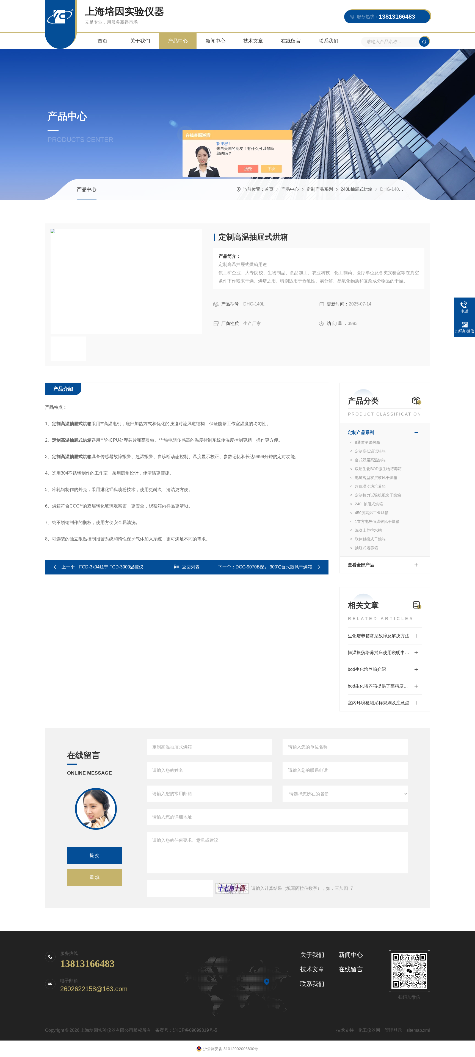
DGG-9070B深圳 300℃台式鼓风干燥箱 (274, 567)
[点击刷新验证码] (232, 888)
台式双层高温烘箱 (370, 460)
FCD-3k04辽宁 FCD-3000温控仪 (111, 567)
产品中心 (178, 41)
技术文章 (253, 41)
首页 (102, 41)
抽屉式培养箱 (366, 548)
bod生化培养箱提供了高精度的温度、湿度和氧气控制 (385, 686)
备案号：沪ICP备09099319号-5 (186, 1030)
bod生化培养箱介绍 (367, 669)
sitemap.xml (418, 1030)
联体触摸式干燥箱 (370, 539)
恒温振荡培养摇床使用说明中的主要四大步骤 (385, 652)
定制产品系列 (319, 189)
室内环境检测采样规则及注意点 (378, 702)
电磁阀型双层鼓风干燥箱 (376, 477)
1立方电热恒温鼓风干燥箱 (377, 521)
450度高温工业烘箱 (371, 513)
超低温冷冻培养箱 (370, 486)
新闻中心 (215, 41)
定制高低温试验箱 (370, 451)
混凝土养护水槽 (368, 530)
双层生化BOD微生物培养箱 (378, 469)
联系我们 (328, 41)
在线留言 (291, 41)
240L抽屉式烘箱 (356, 189)
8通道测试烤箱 (367, 442)
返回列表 (191, 567)
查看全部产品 (361, 564)
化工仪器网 (369, 1030)
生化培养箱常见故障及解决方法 (378, 635)
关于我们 (140, 41)
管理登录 (393, 1030)
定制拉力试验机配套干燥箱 (378, 495)
